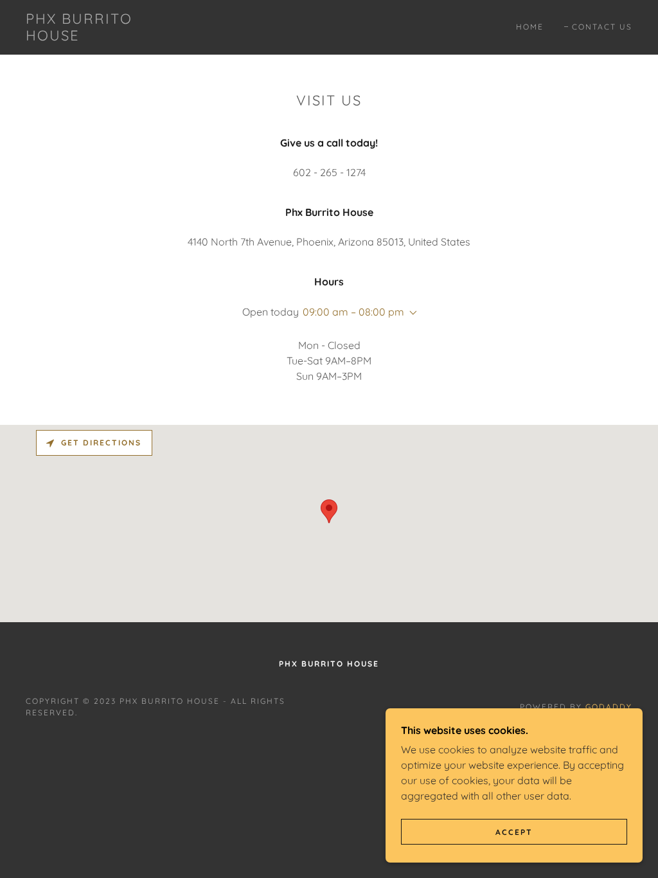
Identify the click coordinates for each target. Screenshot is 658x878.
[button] (410, 313)
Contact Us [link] (602, 26)
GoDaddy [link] (608, 707)
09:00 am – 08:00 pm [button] (353, 311)
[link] (106, 36)
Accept (514, 832)
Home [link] (530, 26)
